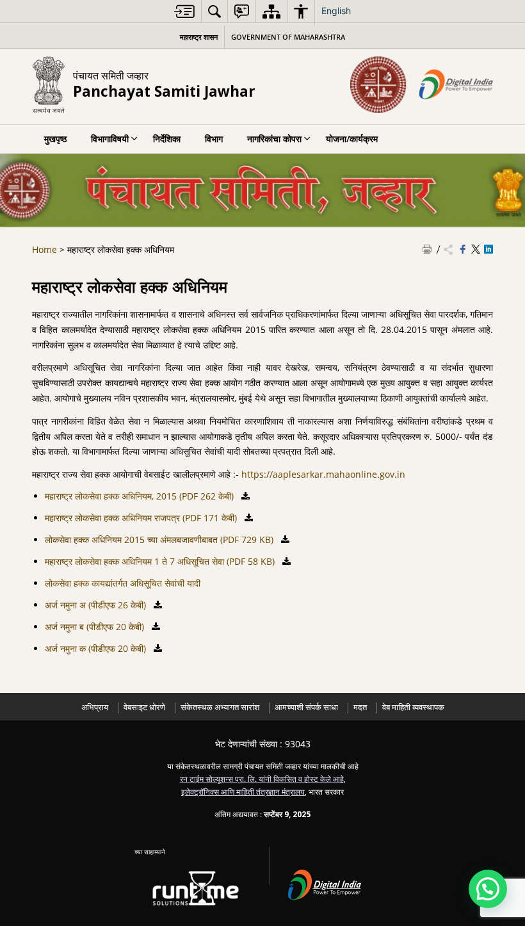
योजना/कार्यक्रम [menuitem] (352, 139)
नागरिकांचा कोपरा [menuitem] (274, 139)
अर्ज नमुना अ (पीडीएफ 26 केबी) (97, 605)
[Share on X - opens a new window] (475, 250)
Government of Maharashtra (288, 37)
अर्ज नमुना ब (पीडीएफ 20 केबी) (96, 627)
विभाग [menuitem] (214, 139)
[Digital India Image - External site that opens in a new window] (456, 85)
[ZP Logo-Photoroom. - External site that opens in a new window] (378, 84)
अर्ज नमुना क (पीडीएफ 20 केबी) (97, 648)
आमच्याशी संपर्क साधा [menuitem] (306, 707)
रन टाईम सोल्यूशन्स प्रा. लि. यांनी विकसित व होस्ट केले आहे (262, 779)
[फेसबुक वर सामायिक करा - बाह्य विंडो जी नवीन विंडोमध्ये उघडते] (462, 250)
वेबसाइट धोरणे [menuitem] (144, 707)
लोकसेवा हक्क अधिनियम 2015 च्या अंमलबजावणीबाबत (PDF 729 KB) (160, 539)
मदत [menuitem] (360, 707)
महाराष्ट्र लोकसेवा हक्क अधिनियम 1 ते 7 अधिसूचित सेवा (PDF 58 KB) (161, 561)
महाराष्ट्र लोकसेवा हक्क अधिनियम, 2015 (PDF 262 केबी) (140, 496)
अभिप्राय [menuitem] (94, 707)
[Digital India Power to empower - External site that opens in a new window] (332, 882)
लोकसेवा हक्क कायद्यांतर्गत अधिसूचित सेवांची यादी (122, 583)
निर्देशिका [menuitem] (167, 139)
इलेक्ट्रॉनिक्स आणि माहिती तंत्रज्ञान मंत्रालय (243, 791)
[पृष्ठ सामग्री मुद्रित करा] (427, 250)
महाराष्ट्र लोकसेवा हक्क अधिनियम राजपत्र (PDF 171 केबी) (142, 518)
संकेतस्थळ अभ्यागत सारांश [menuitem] (220, 707)
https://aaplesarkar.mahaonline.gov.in (323, 474)
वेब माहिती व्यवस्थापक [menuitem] (413, 707)
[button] (488, 889)
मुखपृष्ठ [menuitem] (55, 139)
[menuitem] (184, 11)
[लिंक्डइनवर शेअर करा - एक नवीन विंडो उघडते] (488, 250)
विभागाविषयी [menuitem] (110, 139)
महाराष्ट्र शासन (199, 37)
